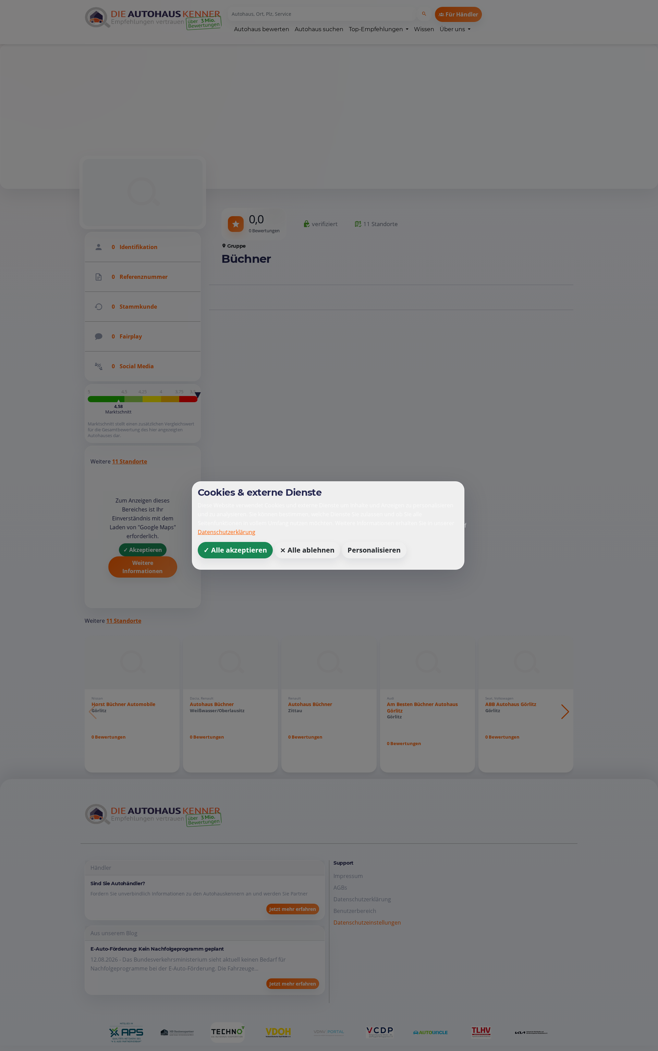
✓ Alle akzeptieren (235, 550)
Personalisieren (374, 550)
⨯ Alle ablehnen (307, 550)
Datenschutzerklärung (226, 532)
